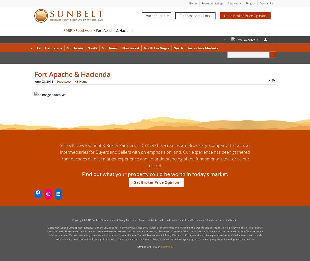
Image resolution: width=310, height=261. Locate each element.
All (38, 48)
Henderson (53, 48)
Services (233, 3)
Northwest (130, 48)
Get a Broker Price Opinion (245, 15)
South (92, 48)
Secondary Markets (202, 48)
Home (193, 3)
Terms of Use (144, 246)
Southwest (75, 48)
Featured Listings (212, 3)
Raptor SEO (167, 246)
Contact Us (266, 3)
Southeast (110, 48)
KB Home (81, 81)
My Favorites (246, 40)
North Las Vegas (156, 48)
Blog (249, 3)
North (178, 48)
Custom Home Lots (194, 15)
